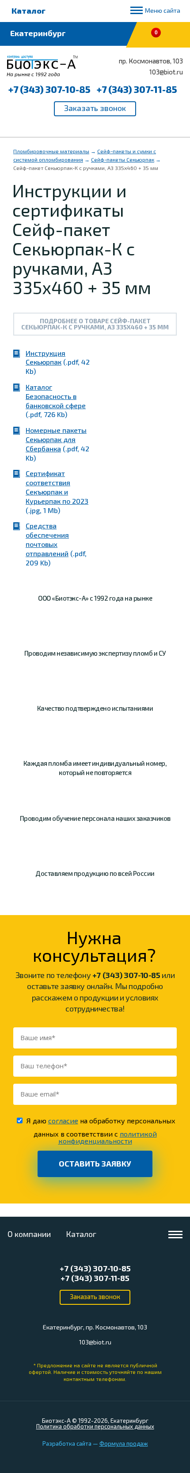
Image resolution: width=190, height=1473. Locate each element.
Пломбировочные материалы (51, 151)
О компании (29, 1234)
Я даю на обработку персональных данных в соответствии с (101, 1130)
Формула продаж (123, 1443)
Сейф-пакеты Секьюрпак (122, 159)
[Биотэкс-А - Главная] (42, 66)
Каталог (28, 11)
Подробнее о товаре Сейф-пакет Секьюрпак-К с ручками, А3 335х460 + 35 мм (95, 324)
